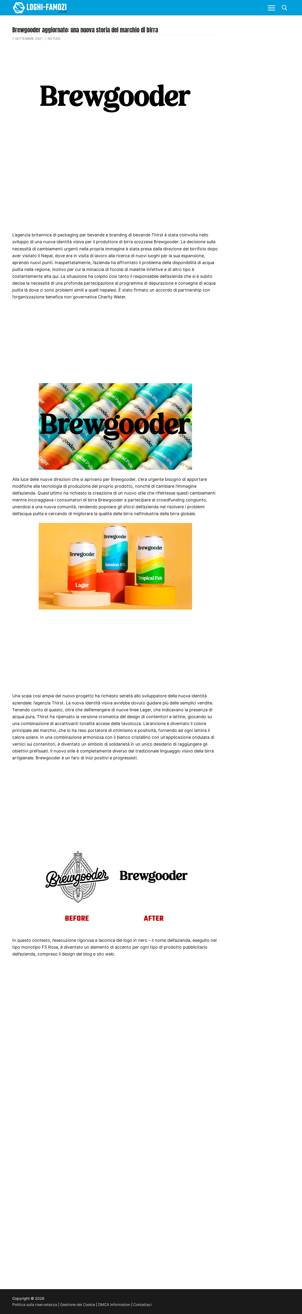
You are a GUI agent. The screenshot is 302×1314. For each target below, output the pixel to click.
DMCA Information (114, 1304)
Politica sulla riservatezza (34, 1304)
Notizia (54, 38)
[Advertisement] (115, 183)
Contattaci (142, 1304)
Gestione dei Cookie (77, 1304)
